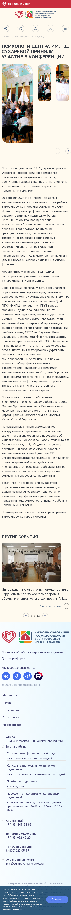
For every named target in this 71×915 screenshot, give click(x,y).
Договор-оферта (13, 658)
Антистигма (11, 717)
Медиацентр (23, 36)
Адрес (5, 28)
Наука (38, 36)
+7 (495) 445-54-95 (18, 824)
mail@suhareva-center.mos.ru (25, 863)
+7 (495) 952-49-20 (18, 837)
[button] (68, 151)
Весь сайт (65, 28)
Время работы (20, 28)
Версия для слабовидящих (35, 28)
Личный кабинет (50, 28)
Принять (57, 899)
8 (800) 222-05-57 (17, 850)
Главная (6, 36)
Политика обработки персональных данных (32, 652)
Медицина (10, 695)
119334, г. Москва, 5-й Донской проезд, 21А (34, 741)
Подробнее (17, 909)
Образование (12, 710)
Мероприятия (12, 724)
